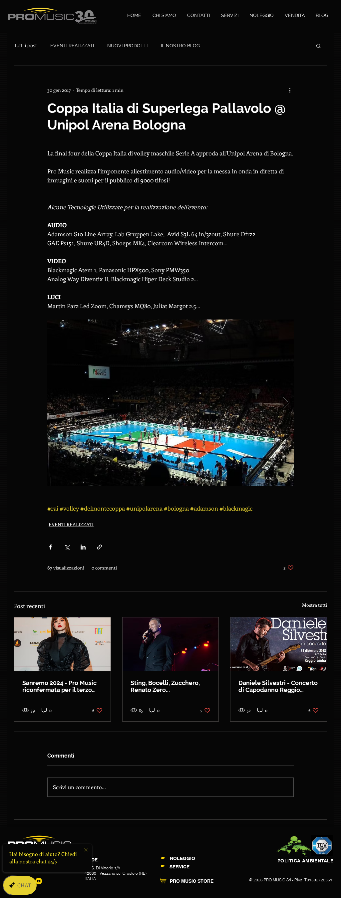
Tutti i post (25, 45)
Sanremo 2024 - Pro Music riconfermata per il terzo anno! (59, 686)
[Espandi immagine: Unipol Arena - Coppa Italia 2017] (170, 403)
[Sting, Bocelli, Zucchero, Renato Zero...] (171, 644)
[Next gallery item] (286, 402)
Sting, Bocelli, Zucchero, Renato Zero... (165, 686)
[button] (318, 45)
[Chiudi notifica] (86, 850)
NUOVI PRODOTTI (127, 45)
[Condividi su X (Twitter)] (67, 547)
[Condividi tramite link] (99, 547)
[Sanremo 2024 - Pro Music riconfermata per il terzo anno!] (62, 644)
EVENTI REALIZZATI (72, 45)
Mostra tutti (314, 605)
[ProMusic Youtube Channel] (38, 881)
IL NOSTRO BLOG (180, 45)
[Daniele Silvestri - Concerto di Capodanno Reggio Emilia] (278, 644)
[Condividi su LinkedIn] (83, 547)
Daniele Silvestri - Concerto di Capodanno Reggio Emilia (278, 686)
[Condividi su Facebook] (50, 547)
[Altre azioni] (290, 90)
